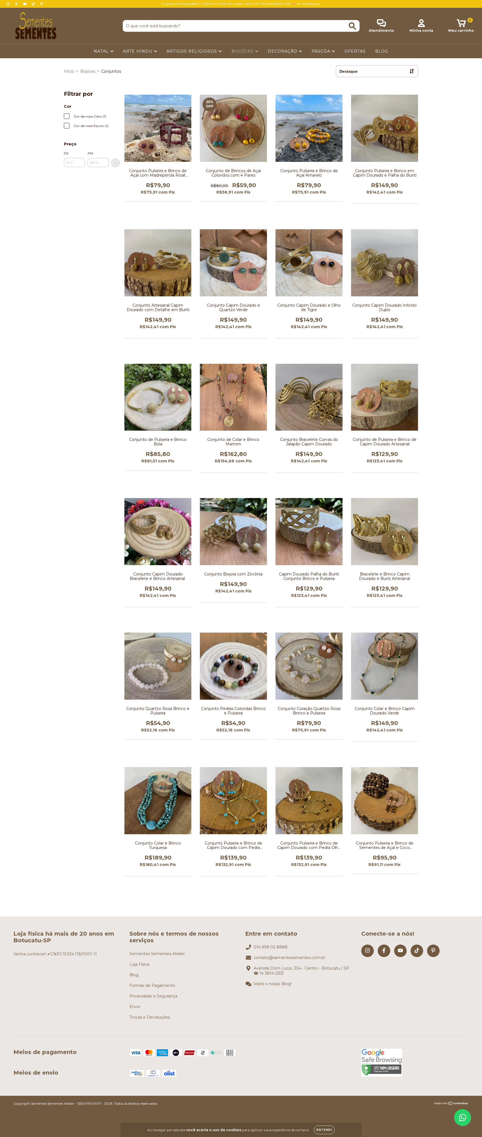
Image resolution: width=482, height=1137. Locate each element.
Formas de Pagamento (152, 985)
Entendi (324, 1130)
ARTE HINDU (138, 51)
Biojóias (87, 71)
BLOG (381, 51)
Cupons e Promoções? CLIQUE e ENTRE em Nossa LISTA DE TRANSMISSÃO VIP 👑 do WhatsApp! (241, 4)
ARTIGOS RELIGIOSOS (192, 51)
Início (69, 71)
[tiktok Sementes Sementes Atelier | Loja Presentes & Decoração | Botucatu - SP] (34, 3)
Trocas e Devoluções (149, 1017)
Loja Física (139, 964)
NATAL (102, 51)
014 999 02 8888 (271, 947)
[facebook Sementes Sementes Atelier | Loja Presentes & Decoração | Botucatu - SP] (17, 3)
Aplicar (115, 163)
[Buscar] (352, 26)
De (66, 153)
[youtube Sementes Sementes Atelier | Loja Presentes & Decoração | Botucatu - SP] (25, 3)
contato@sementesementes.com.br (289, 957)
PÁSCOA (322, 51)
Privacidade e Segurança (153, 996)
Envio (134, 1006)
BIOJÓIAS (243, 51)
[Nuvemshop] (451, 1104)
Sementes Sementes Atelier (157, 953)
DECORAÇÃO (283, 51)
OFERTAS (355, 51)
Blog (134, 974)
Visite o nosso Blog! (272, 983)
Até (90, 153)
